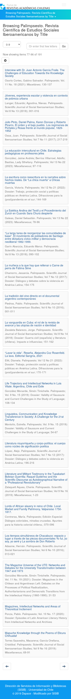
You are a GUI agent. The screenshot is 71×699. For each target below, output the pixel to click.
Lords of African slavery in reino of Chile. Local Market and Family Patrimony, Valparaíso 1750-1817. (33, 509)
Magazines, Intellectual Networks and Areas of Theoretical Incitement (32, 607)
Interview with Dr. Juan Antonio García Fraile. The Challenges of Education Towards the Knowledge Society (35, 73)
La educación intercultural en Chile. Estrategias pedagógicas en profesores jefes (33, 152)
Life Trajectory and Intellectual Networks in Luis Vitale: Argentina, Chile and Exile (33, 384)
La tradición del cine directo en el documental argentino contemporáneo (32, 297)
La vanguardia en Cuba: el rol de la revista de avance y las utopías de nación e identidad (32, 323)
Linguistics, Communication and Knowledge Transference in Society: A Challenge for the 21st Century (34, 417)
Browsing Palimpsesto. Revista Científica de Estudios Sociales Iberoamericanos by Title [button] (30, 14)
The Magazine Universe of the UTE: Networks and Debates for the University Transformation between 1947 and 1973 (35, 568)
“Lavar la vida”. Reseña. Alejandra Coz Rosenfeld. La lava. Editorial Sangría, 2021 (35, 354)
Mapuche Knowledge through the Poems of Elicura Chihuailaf (35, 634)
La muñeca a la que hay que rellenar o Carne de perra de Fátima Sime (34, 266)
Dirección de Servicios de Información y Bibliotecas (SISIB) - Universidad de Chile (35, 687)
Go (64, 46)
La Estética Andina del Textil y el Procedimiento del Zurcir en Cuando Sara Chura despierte (35, 211)
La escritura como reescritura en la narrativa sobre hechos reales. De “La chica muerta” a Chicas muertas (35, 180)
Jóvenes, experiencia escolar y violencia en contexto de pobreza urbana (36, 97)
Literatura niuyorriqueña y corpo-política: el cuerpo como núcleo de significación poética (35, 444)
